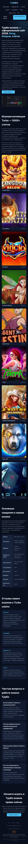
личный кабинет (5, 17)
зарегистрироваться (20, 16)
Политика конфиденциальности (14, 825)
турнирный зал (15, 6)
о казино (23, 6)
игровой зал (15, 9)
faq (18, 12)
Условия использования (14, 828)
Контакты (18, 822)
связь (21, 9)
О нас (9, 822)
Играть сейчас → (8, 92)
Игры (13, 822)
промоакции (6, 6)
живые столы (12, 12)
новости (7, 9)
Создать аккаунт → (14, 814)
